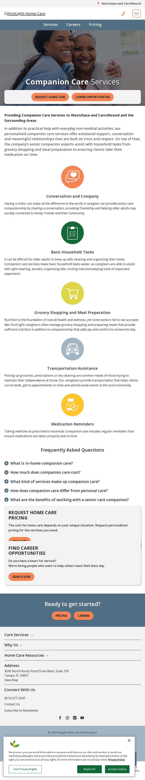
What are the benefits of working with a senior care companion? (69, 499)
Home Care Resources (24, 655)
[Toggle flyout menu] (136, 13)
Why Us (11, 644)
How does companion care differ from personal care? (59, 490)
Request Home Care (50, 97)
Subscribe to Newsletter (21, 710)
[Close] (129, 740)
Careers (73, 24)
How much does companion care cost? (45, 472)
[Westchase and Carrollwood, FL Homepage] (24, 14)
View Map (11, 680)
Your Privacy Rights (25, 769)
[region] (69, 756)
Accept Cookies (117, 769)
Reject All (89, 769)
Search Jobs (21, 577)
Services (50, 24)
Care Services (16, 634)
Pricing (95, 24)
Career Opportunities (93, 97)
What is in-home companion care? (41, 463)
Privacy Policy (116, 759)
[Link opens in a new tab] (60, 717)
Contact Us (12, 704)
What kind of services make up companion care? (54, 481)
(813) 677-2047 (14, 698)
